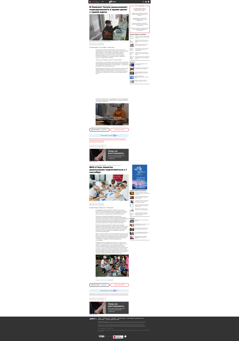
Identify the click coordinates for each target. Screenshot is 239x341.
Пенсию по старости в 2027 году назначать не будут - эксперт (141, 81)
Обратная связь (101, 319)
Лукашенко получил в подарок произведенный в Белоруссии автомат (141, 237)
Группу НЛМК (100, 211)
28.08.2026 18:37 (92, 165)
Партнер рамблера (109, 336)
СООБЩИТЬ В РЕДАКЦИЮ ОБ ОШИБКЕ (112, 319)
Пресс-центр (113, 318)
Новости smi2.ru (93, 161)
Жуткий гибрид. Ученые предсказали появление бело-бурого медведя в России (142, 57)
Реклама (99, 318)
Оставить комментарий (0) (119, 129)
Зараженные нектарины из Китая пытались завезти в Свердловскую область (140, 14)
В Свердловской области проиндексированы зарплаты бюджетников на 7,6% (140, 9)
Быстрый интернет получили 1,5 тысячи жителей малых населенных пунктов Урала (139, 24)
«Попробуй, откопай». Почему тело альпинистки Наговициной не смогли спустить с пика (142, 201)
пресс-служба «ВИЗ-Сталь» (94, 201)
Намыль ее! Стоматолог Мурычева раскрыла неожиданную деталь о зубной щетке (141, 205)
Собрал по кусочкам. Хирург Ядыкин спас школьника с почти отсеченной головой (142, 37)
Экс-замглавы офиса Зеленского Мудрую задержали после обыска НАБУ (141, 73)
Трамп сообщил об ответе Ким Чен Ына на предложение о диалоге (141, 228)
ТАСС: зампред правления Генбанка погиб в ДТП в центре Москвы (142, 233)
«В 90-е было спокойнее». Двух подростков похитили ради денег (141, 209)
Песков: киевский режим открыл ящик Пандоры (141, 64)
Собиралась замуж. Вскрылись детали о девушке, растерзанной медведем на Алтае (141, 213)
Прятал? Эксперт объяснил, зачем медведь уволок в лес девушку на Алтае (141, 41)
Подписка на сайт (106, 318)
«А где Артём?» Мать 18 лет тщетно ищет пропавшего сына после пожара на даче (142, 49)
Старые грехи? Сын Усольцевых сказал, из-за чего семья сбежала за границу (142, 53)
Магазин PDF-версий (122, 318)
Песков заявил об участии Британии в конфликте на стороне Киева (142, 68)
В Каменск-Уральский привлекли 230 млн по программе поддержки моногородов (139, 29)
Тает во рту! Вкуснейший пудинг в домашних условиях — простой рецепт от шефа (141, 197)
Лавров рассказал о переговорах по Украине (142, 220)
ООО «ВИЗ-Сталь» (102, 280)
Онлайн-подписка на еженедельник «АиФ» (135, 318)
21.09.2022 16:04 (92, 5)
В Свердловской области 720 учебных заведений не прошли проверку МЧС (140, 19)
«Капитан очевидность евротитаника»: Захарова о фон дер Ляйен (142, 77)
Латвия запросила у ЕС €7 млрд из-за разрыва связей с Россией (142, 224)
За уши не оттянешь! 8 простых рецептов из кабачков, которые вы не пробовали (142, 193)
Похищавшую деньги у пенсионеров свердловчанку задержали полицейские (110, 118)
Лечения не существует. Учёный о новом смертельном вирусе (141, 45)
